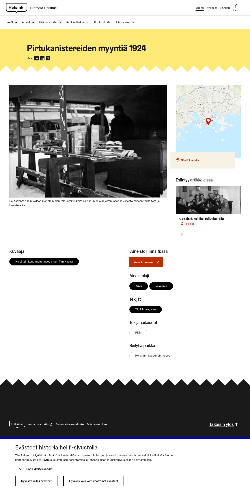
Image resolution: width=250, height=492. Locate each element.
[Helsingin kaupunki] (17, 424)
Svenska (212, 8)
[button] (208, 121)
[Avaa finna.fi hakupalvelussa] (88, 196)
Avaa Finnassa (148, 262)
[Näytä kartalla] (208, 121)
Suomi (199, 8)
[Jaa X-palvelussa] (48, 58)
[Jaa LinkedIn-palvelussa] (42, 58)
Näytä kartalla (190, 160)
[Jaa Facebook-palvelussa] (36, 58)
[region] (208, 121)
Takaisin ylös (221, 424)
